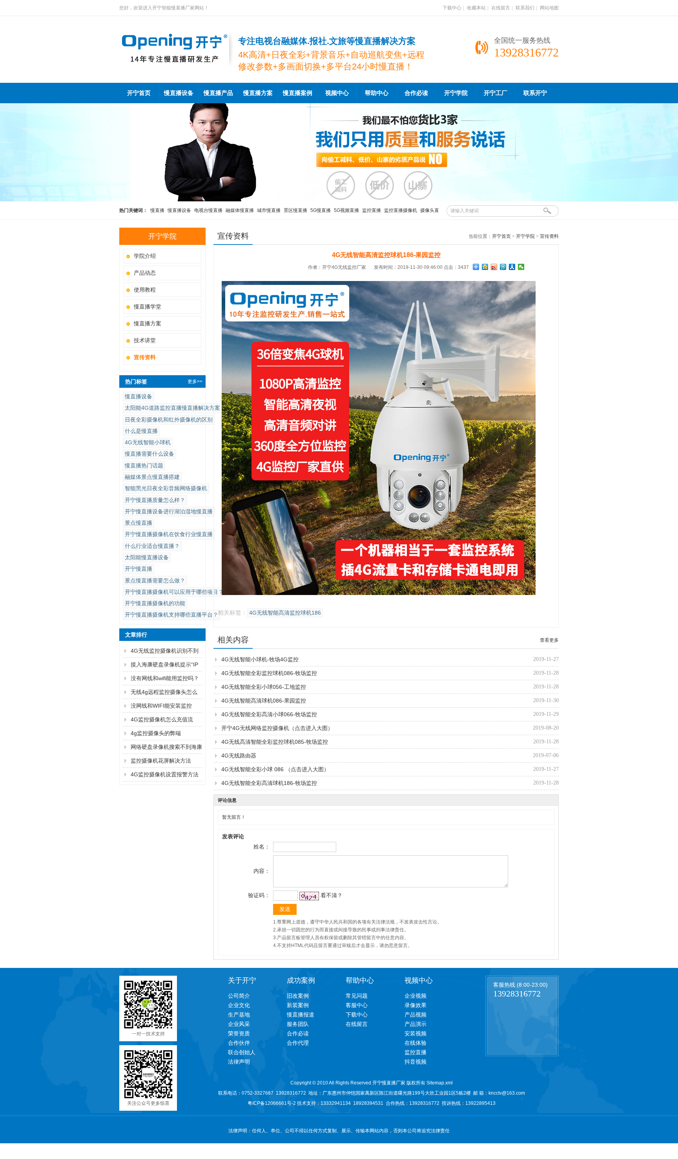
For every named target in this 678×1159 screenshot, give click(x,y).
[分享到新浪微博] (494, 267)
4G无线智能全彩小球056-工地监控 (263, 687)
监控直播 (371, 210)
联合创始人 (241, 1052)
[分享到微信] (521, 267)
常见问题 (357, 996)
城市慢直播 (269, 210)
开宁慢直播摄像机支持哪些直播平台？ (171, 614)
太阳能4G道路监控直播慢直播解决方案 (172, 408)
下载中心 (452, 8)
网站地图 (549, 8)
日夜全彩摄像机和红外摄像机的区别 (169, 419)
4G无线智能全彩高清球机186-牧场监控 (269, 783)
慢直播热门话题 (144, 465)
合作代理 (298, 1043)
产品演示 (415, 1024)
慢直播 (157, 210)
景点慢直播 (138, 523)
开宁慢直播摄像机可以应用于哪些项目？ (174, 592)
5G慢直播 (320, 210)
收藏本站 (476, 8)
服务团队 (298, 1024)
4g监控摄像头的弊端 (156, 733)
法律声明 (239, 1062)
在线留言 (500, 8)
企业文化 (239, 1005)
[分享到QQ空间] (485, 267)
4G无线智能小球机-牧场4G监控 (260, 659)
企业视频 (415, 996)
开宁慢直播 (138, 569)
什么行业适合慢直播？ (152, 546)
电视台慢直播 (208, 210)
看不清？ (332, 895)
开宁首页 (139, 93)
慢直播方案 (258, 93)
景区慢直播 (295, 210)
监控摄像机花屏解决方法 (161, 760)
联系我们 (525, 8)
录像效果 (415, 1005)
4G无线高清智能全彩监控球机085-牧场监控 (274, 742)
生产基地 (239, 1014)
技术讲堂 (145, 340)
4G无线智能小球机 (148, 442)
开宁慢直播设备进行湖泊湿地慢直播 (169, 511)
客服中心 (357, 1005)
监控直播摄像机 (400, 210)
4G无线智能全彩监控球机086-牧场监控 (269, 673)
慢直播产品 (218, 93)
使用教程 (145, 290)
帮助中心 (376, 93)
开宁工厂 (495, 93)
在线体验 (415, 1043)
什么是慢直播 (141, 431)
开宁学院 (456, 93)
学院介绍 (145, 256)
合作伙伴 (239, 1043)
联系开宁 (535, 93)
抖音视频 (415, 1062)
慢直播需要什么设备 (149, 454)
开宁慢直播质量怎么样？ (155, 500)
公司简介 (239, 996)
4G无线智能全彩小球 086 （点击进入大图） (275, 769)
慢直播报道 (300, 1014)
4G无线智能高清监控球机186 (285, 613)
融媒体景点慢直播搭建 (152, 477)
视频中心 (337, 93)
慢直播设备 (178, 93)
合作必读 (416, 93)
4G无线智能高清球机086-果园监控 (263, 700)
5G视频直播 (346, 210)
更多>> (195, 381)
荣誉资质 (239, 1033)
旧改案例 (298, 996)
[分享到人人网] (512, 267)
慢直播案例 (297, 93)
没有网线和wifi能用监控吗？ (165, 678)
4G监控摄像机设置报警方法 (165, 774)
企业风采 (239, 1024)
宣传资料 (549, 236)
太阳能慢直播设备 (147, 557)
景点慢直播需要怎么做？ (155, 580)
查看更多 (549, 640)
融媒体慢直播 (240, 210)
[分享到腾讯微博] (503, 267)
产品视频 (415, 1014)
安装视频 (415, 1033)
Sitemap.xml (439, 1083)
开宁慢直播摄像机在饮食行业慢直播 (169, 534)
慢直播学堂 (147, 306)
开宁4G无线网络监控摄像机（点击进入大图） (277, 728)
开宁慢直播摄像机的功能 (155, 603)
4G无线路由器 (238, 755)
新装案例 (298, 1005)
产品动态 (145, 273)
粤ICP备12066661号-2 (272, 1103)
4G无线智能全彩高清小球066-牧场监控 (269, 714)
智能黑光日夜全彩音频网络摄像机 (166, 488)
